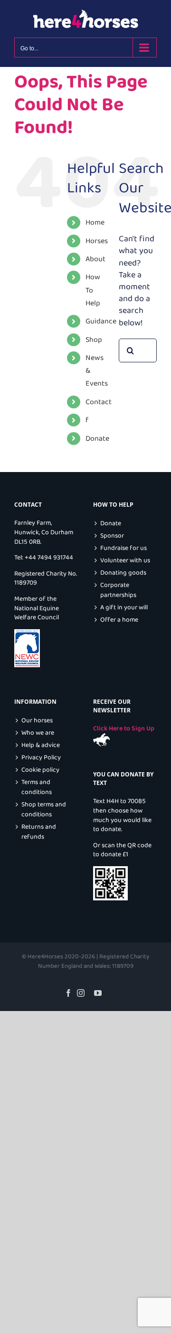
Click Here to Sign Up (123, 728)
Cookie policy (40, 770)
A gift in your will (124, 608)
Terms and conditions (36, 787)
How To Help (93, 290)
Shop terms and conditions (43, 810)
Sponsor (112, 536)
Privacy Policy (41, 758)
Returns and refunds (38, 832)
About (95, 259)
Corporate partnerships (118, 590)
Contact (99, 402)
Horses (97, 241)
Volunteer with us (125, 561)
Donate (97, 438)
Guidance (101, 321)
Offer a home (119, 620)
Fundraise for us (123, 548)
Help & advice (40, 745)
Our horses (37, 721)
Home (95, 222)
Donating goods (123, 573)
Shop (94, 340)
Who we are (37, 733)
